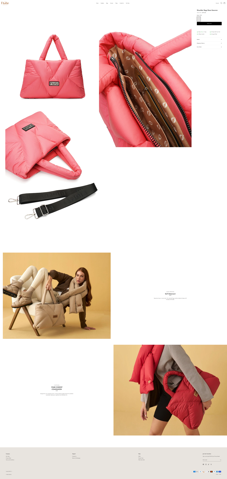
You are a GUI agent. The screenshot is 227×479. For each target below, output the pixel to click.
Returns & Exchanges (76, 458)
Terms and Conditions (10, 460)
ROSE (199, 19)
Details (198, 39)
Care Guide (199, 47)
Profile (220, 474)
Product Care (140, 458)
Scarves (111, 3)
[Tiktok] (208, 464)
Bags (107, 3)
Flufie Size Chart (141, 460)
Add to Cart (209, 23)
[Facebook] (203, 464)
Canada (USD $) (8, 471)
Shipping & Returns (201, 43)
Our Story (127, 3)
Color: (199, 15)
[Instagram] (206, 464)
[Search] (221, 3)
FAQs (139, 456)
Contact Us (122, 3)
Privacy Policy (8, 458)
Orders (217, 474)
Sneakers (102, 3)
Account (217, 3)
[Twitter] (211, 464)
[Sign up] (220, 460)
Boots (97, 3)
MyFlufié (10, 474)
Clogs (116, 3)
